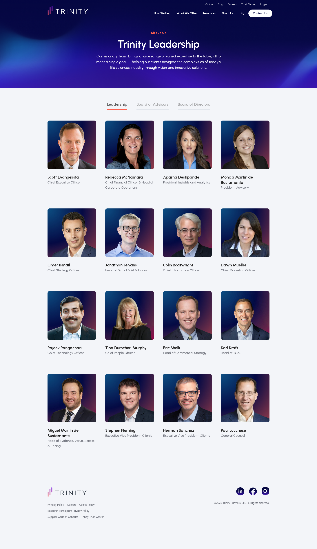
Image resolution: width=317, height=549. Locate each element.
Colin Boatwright (178, 265)
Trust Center (248, 4)
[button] (242, 13)
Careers (232, 4)
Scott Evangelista (63, 177)
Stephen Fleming (120, 430)
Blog (220, 4)
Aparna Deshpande (181, 177)
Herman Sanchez (178, 430)
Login (263, 4)
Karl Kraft (229, 347)
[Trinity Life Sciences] (67, 492)
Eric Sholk (171, 347)
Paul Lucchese (233, 430)
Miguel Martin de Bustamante (63, 433)
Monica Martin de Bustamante (237, 180)
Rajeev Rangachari (65, 347)
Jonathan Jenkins (121, 265)
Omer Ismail (59, 265)
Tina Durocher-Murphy (126, 347)
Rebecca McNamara (124, 177)
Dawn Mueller (233, 265)
